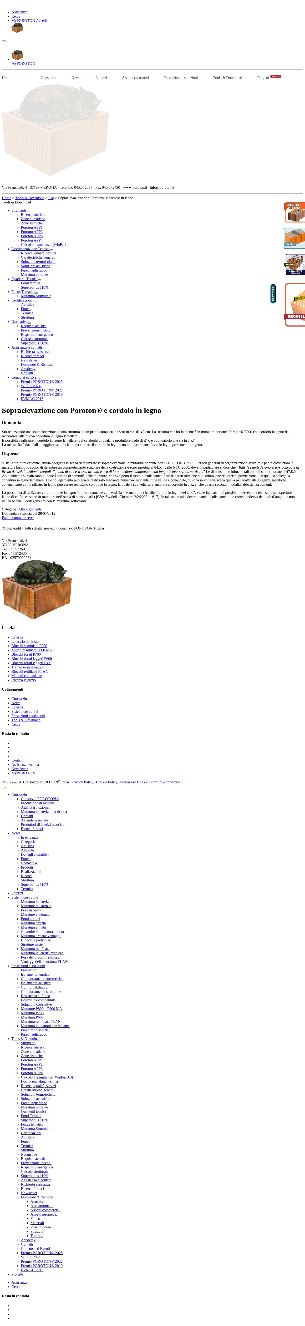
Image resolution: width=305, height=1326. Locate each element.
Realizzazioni (31, 872)
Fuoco (25, 859)
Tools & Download (227, 78)
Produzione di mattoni (37, 803)
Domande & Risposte (37, 1197)
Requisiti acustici (33, 1159)
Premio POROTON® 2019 (42, 1266)
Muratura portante (34, 1107)
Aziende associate (34, 820)
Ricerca (26, 876)
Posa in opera (31, 910)
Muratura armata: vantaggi (41, 936)
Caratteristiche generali (38, 1090)
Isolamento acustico (36, 983)
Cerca (15, 16)
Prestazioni (29, 970)
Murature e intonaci (35, 914)
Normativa (29, 863)
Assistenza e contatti (36, 1180)
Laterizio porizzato (25, 641)
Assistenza (19, 12)
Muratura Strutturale (36, 1129)
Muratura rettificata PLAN (41, 1021)
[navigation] (4, 41)
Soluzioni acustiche (35, 1099)
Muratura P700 (32, 1013)
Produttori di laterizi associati (42, 824)
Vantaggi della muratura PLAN (44, 962)
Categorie (28, 842)
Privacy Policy (82, 782)
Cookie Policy (106, 782)
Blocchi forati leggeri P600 (31, 659)
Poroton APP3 (32, 1069)
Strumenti (28, 1043)
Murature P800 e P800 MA (41, 1009)
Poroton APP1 (32, 1060)
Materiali (37, 1223)
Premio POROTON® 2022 (42, 1261)
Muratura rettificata (35, 949)
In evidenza (29, 837)
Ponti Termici (31, 1116)
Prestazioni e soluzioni (181, 78)
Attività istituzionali (35, 807)
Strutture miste (32, 944)
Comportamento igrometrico (42, 979)
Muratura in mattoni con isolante (45, 1026)
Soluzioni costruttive (36, 1004)
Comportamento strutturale (41, 992)
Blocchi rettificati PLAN (29, 671)
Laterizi (101, 78)
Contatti (17, 760)
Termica (27, 889)
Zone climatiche (33, 1051)
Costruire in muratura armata (42, 932)
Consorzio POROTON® (40, 799)
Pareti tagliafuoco (34, 1034)
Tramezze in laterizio (27, 667)
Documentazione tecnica (39, 1081)
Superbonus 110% (34, 884)
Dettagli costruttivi (35, 854)
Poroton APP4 (32, 1073)
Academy (28, 1240)
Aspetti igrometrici (44, 1214)
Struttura (27, 880)
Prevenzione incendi (36, 1163)
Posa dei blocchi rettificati (40, 957)
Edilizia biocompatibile (38, 1000)
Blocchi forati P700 (26, 654)
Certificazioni (31, 1133)
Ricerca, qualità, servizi (38, 1086)
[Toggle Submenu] (28, 211)
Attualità (27, 850)
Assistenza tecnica (25, 764)
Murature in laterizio (36, 906)
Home (6, 78)
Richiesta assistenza (36, 1184)
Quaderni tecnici (33, 1111)
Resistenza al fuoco (35, 996)
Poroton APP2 (32, 1064)
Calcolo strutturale (34, 1171)
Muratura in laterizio (36, 902)
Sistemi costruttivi (135, 78)
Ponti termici (30, 919)
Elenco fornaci (32, 829)
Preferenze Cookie (134, 782)
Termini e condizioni (166, 782)
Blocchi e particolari (36, 940)
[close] (4, 787)
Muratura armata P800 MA (31, 650)
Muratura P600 (32, 1017)
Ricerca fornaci (32, 1189)
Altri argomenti (29, 509)
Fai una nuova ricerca (18, 518)
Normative (29, 1154)
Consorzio (48, 78)
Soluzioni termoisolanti (38, 1094)
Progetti (268, 77)
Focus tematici (32, 1124)
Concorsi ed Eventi (35, 1249)
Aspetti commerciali (45, 1210)
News (75, 78)
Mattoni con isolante (26, 676)
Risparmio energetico (37, 1167)
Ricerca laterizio (23, 680)
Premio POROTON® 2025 (42, 1253)
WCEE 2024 (31, 1257)
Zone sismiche (32, 1056)
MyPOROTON (23, 773)
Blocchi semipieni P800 (29, 646)
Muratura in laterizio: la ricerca (44, 812)
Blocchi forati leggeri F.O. (31, 663)
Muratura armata (33, 923)
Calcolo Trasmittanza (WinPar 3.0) (47, 1077)
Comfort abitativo (34, 987)
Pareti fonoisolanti (34, 1030)
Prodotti (27, 867)
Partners (273, 294)
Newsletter (19, 769)
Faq (51, 198)
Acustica (27, 846)
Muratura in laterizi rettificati (42, 953)
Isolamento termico (35, 974)
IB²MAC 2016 (32, 1270)
